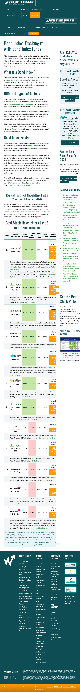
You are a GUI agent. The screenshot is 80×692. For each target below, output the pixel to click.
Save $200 (54, 514)
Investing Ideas (58, 9)
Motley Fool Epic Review (39, 528)
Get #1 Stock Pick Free (54, 360)
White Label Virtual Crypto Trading (55, 574)
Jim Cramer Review (31, 347)
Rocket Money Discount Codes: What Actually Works (71, 233)
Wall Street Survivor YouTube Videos (25, 628)
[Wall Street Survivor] (20, 3)
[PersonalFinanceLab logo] (70, 572)
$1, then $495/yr (54, 288)
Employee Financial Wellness (54, 581)
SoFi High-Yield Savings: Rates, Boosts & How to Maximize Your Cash (71, 251)
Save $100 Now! (69, 142)
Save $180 (54, 386)
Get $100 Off (54, 492)
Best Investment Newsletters (40, 604)
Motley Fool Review (17, 504)
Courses (9, 9)
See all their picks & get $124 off (54, 252)
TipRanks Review (28, 397)
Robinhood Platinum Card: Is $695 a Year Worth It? (70, 217)
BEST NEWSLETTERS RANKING (68, 180)
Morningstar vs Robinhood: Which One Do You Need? (71, 225)
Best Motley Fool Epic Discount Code (41, 625)
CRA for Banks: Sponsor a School (56, 597)
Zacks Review (30, 302)
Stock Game (22, 9)
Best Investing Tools (39, 9)
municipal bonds (14, 104)
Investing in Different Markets (20, 185)
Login (25, 15)
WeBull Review (41, 663)
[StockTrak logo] (70, 564)
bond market (13, 80)
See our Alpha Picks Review (71, 98)
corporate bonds (27, 104)
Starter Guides (11, 15)
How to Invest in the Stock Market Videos (25, 580)
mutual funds (32, 145)
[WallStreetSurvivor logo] (9, 560)
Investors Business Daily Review (43, 438)
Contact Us (22, 612)
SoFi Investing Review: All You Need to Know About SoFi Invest (70, 258)
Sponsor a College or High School (56, 589)
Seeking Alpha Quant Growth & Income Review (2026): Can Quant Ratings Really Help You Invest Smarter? (71, 207)
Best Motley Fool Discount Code (40, 617)
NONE (53, 430)
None (54, 338)
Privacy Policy (55, 629)
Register (35, 15)
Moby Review (15, 375)
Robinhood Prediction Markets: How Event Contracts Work (70, 197)
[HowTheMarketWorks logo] (70, 589)
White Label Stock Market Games (55, 566)
